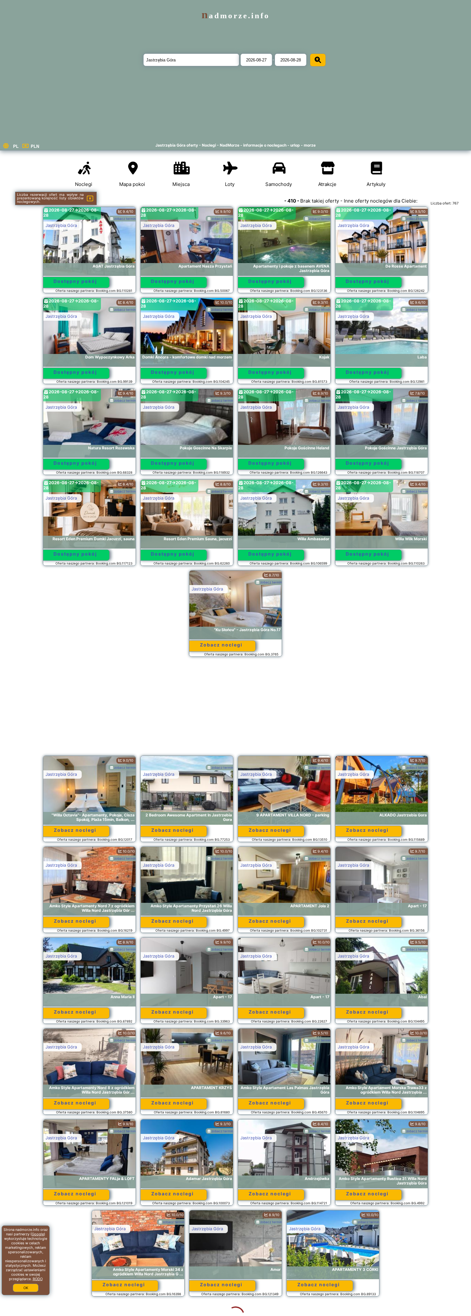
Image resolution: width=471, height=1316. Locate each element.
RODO (38, 1279)
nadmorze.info (236, 15)
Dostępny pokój (75, 281)
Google (38, 1234)
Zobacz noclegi (221, 644)
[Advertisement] (235, 709)
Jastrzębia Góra (61, 225)
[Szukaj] (318, 60)
